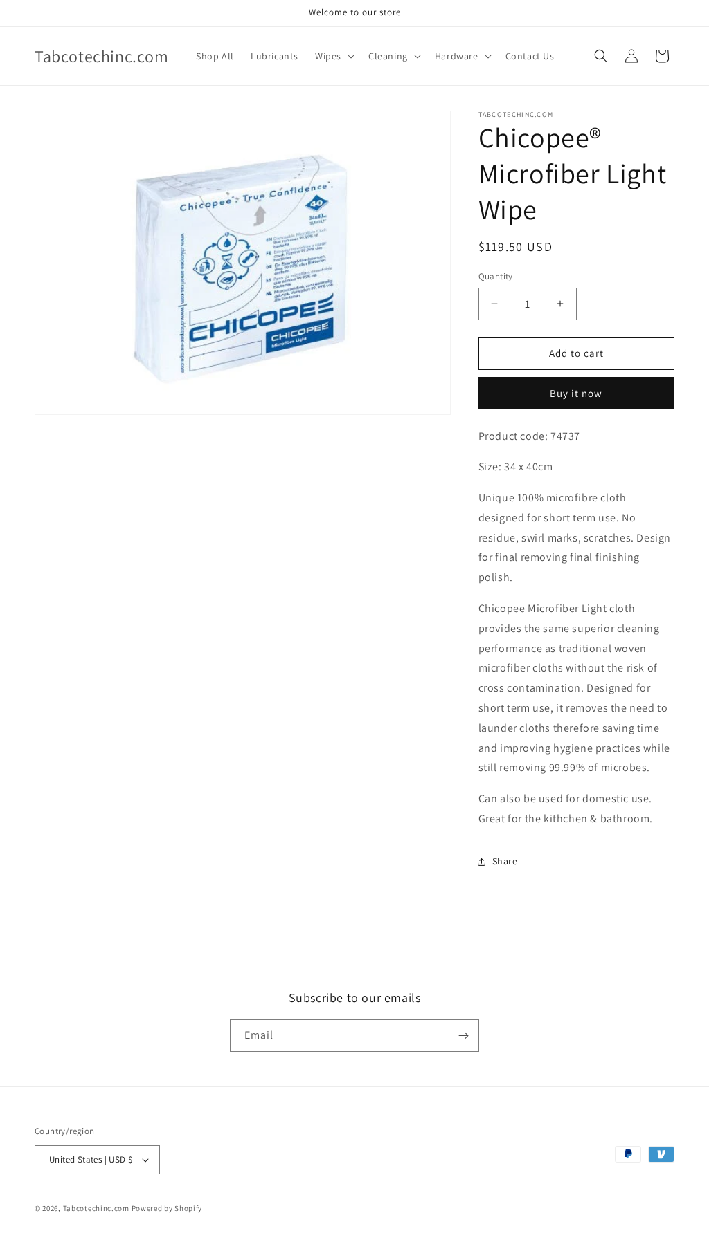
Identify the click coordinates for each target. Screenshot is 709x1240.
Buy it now (576, 393)
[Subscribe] (463, 1035)
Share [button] (505, 861)
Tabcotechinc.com (96, 1208)
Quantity (495, 276)
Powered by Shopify (167, 1208)
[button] (333, 56)
